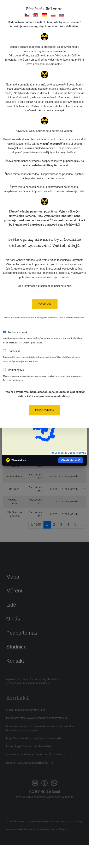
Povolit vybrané (44, 410)
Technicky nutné (17, 332)
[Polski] (53, 14)
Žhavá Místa (18, 460)
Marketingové (16, 369)
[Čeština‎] (27, 14)
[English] (36, 14)
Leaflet (58, 452)
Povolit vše (44, 303)
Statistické (14, 351)
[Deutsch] (44, 14)
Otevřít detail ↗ (70, 460)
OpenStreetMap (77, 452)
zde (69, 285)
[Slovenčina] (62, 14)
